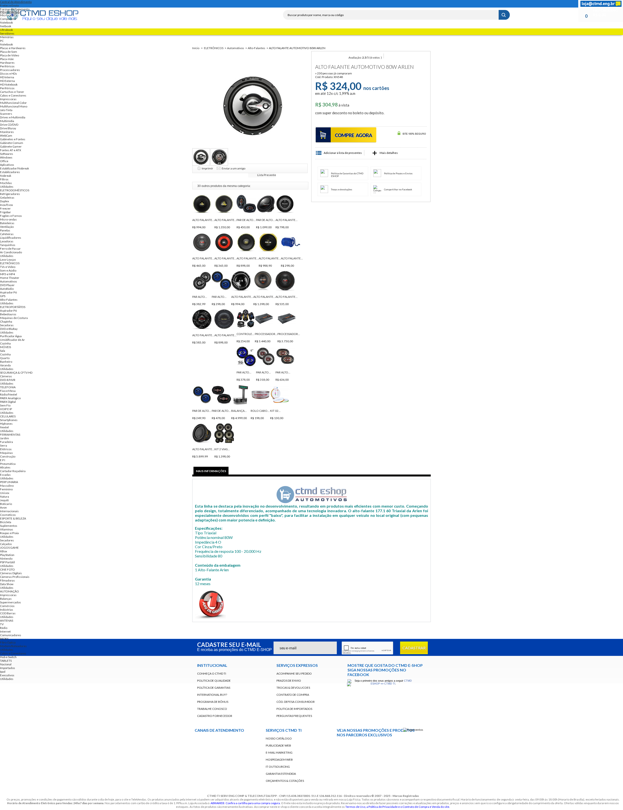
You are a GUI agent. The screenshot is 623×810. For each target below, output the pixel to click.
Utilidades (6, 186)
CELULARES (8, 416)
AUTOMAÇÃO (9, 591)
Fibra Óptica (8, 642)
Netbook (5, 26)
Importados (7, 668)
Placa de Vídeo (9, 55)
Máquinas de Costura (14, 318)
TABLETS (6, 660)
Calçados (6, 544)
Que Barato (391, 746)
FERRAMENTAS (10, 434)
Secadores (7, 540)
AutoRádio (7, 289)
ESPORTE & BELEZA (13, 518)
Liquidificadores (10, 237)
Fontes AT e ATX (10, 150)
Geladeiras (7, 197)
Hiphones (6, 423)
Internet (5, 631)
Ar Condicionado (11, 252)
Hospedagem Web (279, 759)
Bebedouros (8, 314)
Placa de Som (8, 51)
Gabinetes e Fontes (12, 139)
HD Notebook (9, 84)
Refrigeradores (10, 194)
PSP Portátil (7, 562)
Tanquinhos (7, 245)
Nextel (4, 427)
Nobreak (5, 175)
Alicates (5, 467)
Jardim (4, 438)
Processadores (10, 70)
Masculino (7, 485)
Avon (3, 507)
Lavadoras (6, 241)
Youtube (343, 759)
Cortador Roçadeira (13, 471)
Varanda (5, 365)
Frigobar (5, 212)
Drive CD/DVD (9, 124)
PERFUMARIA (9, 482)
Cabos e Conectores (13, 95)
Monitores (7, 132)
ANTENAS (6, 620)
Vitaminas (6, 529)
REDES (4, 639)
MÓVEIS (5, 347)
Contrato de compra (292, 694)
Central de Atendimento (16, 2)
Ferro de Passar (10, 248)
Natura (4, 496)
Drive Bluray (8, 128)
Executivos (7, 675)
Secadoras (7, 325)
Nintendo (6, 558)
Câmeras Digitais (11, 573)
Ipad (2, 671)
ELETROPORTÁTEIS (12, 307)
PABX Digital (8, 402)
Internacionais (9, 511)
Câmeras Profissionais (14, 577)
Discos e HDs (8, 73)
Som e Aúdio (8, 270)
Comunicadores (10, 635)
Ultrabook (6, 30)
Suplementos (8, 526)
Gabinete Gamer (11, 146)
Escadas (5, 474)
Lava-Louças (8, 259)
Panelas (5, 230)
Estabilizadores (10, 172)
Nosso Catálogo (279, 738)
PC (2, 41)
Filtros (4, 179)
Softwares (6, 154)
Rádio (3, 628)
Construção (7, 456)
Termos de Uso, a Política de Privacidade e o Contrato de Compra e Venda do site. (397, 807)
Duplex (4, 201)
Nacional (5, 664)
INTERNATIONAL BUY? (212, 694)
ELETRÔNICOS (9, 263)
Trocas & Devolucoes (293, 687)
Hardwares (7, 62)
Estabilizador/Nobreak (14, 168)
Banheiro (6, 361)
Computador (8, 19)
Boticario (6, 504)
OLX (415, 746)
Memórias (7, 37)
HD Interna (7, 77)
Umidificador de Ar (12, 340)
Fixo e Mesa (8, 391)
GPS (2, 296)
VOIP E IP (6, 409)
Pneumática (8, 464)
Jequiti (4, 500)
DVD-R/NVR (7, 380)
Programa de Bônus (212, 702)
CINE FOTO (7, 569)
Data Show (6, 584)
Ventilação (7, 227)
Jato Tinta (6, 110)
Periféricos (7, 66)
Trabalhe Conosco (212, 709)
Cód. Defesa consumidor (295, 702)
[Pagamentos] (413, 729)
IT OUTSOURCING (278, 766)
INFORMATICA (9, 11)
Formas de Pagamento (14, 9)
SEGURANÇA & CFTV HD (16, 372)
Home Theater (9, 278)
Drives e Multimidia (12, 117)
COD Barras (8, 613)
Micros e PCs (8, 15)
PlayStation (7, 555)
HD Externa (7, 81)
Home (386, 3)
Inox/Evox (6, 205)
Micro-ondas (8, 219)
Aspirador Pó (8, 292)
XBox (3, 551)
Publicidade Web (278, 745)
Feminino (6, 489)
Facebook (395, 3)
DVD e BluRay (9, 329)
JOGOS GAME (9, 547)
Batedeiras (7, 223)
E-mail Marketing (279, 752)
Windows (6, 157)
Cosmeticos (8, 515)
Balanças (6, 598)
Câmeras (6, 376)
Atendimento (231, 759)
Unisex (4, 493)
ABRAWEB (217, 803)
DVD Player (7, 285)
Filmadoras (7, 580)
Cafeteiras (7, 234)
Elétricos (6, 449)
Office (4, 161)
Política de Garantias (213, 687)
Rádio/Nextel (8, 394)
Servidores (7, 33)
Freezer (5, 208)
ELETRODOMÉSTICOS (14, 190)
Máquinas (6, 453)
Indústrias (6, 609)
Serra (3, 445)
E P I (2, 460)
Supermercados (10, 602)
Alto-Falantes (9, 299)
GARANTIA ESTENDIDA (281, 773)
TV (2, 624)
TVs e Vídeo (7, 267)
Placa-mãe (7, 59)
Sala (2, 350)
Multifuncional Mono (13, 106)
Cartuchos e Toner (12, 92)
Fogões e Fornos (11, 216)
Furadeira (6, 442)
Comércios (7, 606)
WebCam (6, 135)
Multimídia (7, 121)
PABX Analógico (10, 398)
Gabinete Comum (11, 143)
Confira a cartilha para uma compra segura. (253, 803)
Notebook (6, 22)
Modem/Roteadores (13, 646)
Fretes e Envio (9, 5)
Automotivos (8, 281)
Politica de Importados (294, 709)
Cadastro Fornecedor (214, 716)
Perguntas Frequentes (294, 716)
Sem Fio (5, 405)
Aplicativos (7, 165)
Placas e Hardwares (13, 48)
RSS (413, 3)
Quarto (4, 358)
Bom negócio (367, 746)
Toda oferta (343, 746)
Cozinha (5, 343)
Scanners (6, 113)
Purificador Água (11, 336)
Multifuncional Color (13, 103)
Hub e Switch (8, 657)
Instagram (421, 3)
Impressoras (8, 99)
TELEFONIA (8, 387)
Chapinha (6, 321)
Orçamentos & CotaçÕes (285, 781)
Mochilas (6, 183)
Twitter (404, 3)
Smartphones (9, 420)
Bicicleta (5, 522)
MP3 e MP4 (7, 274)
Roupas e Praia (9, 533)
